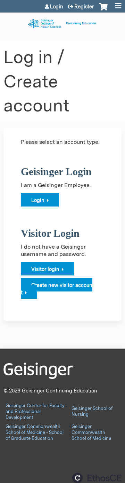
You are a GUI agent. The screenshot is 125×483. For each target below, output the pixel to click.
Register (84, 6)
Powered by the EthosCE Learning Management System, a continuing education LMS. (97, 478)
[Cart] (103, 10)
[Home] (62, 22)
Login (56, 6)
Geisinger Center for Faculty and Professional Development (35, 411)
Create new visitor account (56, 288)
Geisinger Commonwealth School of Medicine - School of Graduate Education (35, 432)
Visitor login (45, 269)
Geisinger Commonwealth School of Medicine (91, 432)
